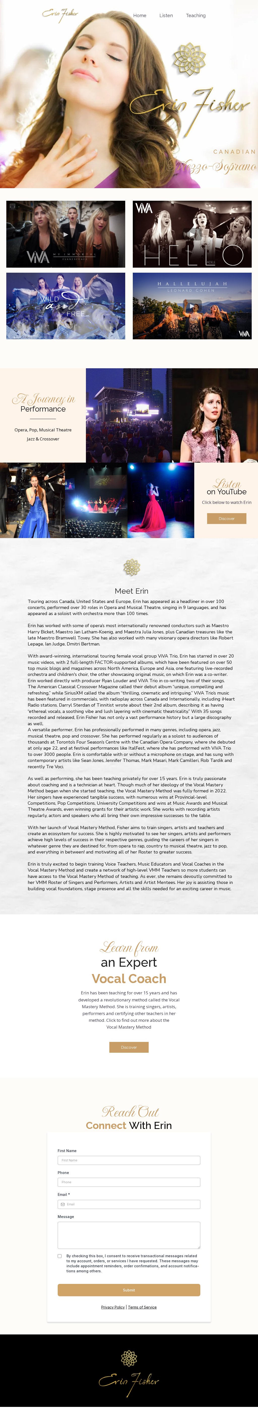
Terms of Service (142, 1307)
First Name (67, 1151)
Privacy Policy (113, 1307)
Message (66, 1216)
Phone (63, 1172)
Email (64, 1194)
